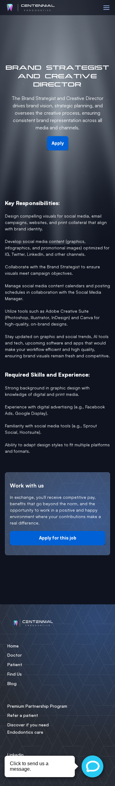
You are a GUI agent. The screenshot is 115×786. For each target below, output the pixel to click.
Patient (14, 664)
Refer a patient (22, 715)
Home (13, 645)
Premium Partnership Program (37, 706)
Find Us (14, 674)
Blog (12, 683)
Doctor (14, 655)
